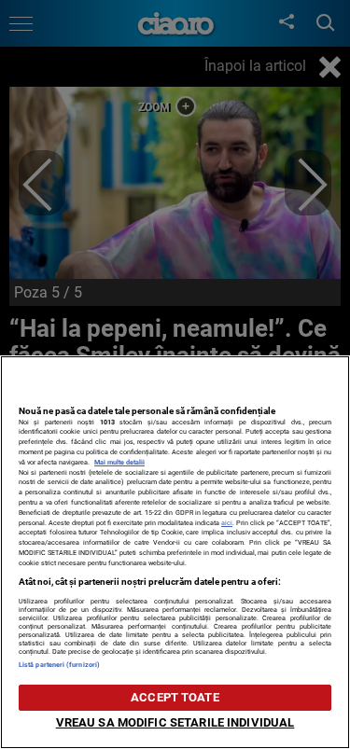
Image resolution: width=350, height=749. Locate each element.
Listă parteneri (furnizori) (59, 664)
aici (226, 523)
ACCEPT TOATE (175, 697)
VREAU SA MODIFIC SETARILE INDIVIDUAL (175, 722)
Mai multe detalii (119, 462)
